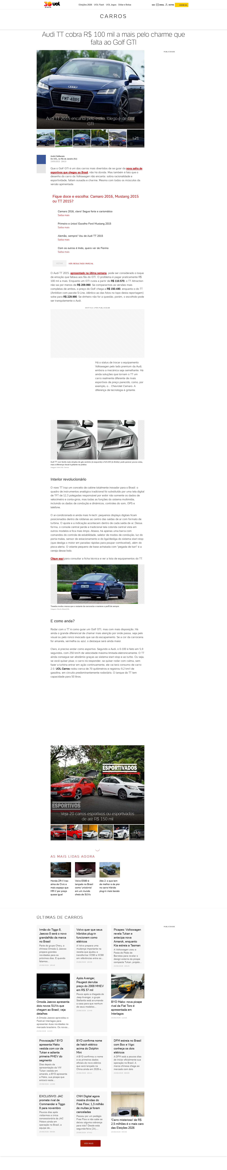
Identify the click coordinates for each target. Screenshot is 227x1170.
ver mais (88, 1143)
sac (153, 5)
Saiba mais (64, 215)
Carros (113, 16)
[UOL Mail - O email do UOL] (160, 5)
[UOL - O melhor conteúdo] (52, 5)
